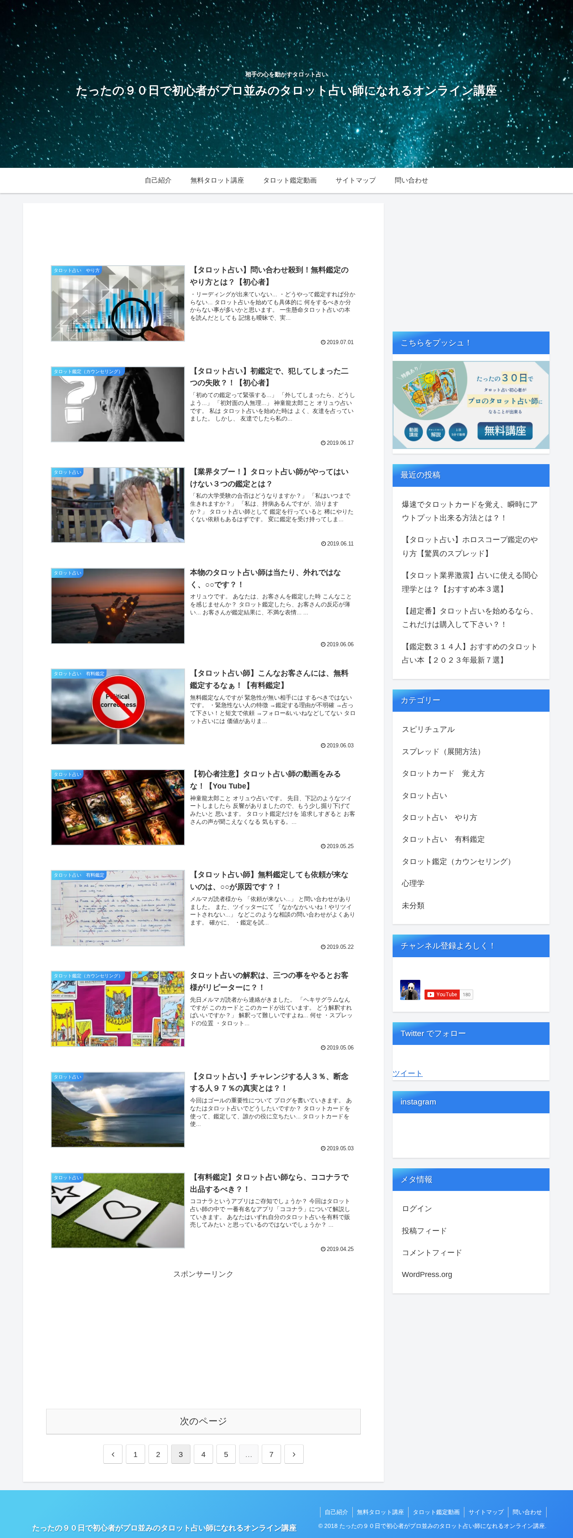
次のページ (203, 1421)
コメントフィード (432, 1252)
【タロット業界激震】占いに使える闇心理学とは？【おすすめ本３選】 (470, 582)
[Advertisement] (203, 230)
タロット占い (424, 795)
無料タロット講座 (380, 1512)
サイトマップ (486, 1512)
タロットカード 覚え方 (443, 773)
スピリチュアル (428, 729)
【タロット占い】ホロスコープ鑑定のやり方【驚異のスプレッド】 (470, 546)
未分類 (413, 905)
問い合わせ (527, 1512)
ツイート (408, 1073)
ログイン (417, 1208)
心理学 (413, 883)
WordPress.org (427, 1274)
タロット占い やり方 (439, 817)
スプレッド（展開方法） (443, 751)
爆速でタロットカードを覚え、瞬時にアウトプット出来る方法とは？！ (470, 511)
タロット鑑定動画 (436, 1512)
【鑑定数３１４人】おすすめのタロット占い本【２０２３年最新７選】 (470, 653)
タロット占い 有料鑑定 (443, 839)
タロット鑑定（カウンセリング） (458, 861)
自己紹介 (336, 1512)
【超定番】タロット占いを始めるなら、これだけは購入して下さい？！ (470, 618)
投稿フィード (424, 1231)
